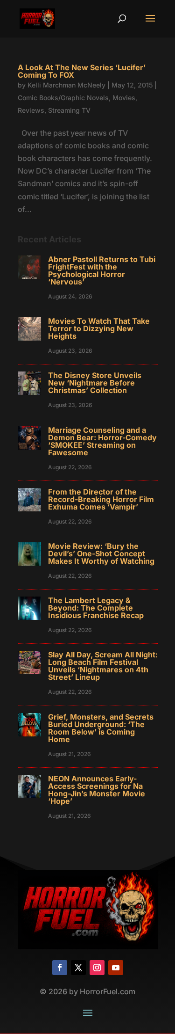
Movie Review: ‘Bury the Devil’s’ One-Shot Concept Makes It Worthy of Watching (101, 553)
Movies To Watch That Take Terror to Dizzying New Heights (99, 328)
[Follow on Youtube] (115, 967)
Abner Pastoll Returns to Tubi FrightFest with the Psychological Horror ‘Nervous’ (101, 270)
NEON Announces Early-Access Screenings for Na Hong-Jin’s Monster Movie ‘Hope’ (96, 790)
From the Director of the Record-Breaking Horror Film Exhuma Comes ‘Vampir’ (101, 499)
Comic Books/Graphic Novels (63, 98)
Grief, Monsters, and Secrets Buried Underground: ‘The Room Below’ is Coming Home (101, 728)
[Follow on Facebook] (59, 967)
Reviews (31, 110)
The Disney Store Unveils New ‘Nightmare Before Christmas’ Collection (94, 383)
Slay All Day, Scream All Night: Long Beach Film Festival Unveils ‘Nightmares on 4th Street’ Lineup (103, 666)
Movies (123, 98)
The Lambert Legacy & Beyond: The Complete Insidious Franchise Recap (96, 608)
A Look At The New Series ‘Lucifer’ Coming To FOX (82, 71)
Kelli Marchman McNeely (66, 85)
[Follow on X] (78, 967)
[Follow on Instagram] (97, 967)
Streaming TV (69, 110)
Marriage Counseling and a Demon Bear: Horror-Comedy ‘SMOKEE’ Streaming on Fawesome (102, 441)
